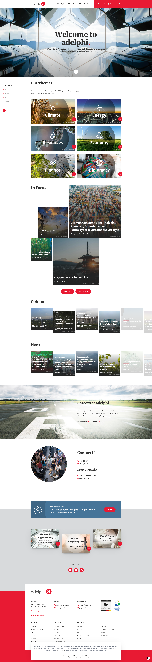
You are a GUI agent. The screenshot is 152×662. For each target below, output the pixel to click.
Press (79, 638)
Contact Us (8, 105)
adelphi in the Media (83, 635)
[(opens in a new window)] (117, 610)
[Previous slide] (26, 320)
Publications (57, 635)
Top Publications (83, 291)
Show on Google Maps (37, 615)
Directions (34, 611)
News (6, 97)
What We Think (84, 4)
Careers (7, 101)
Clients (33, 635)
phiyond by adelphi (59, 641)
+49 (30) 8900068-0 (86, 461)
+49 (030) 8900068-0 (63, 605)
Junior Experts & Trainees (108, 629)
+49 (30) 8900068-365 (87, 476)
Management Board (37, 629)
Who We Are (61, 4)
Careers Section (82, 421)
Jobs (102, 638)
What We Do (72, 4)
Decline (73, 655)
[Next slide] (126, 320)
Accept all (84, 655)
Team (32, 632)
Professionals (105, 626)
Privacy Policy (60, 650)
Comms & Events (59, 638)
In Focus (7, 89)
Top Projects (67, 291)
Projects (56, 632)
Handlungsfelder (59, 626)
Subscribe (110, 509)
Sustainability (35, 641)
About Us (33, 626)
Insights (79, 629)
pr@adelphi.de (84, 478)
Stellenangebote (105, 635)
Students (103, 632)
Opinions (80, 626)
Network (33, 638)
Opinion (7, 93)
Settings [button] (63, 655)
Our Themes (8, 85)
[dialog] (76, 651)
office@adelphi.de (85, 464)
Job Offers (95, 421)
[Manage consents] (148, 658)
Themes (56, 629)
